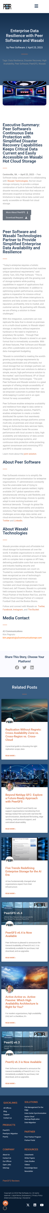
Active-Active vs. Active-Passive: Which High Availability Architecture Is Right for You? (21, 1002)
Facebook (7, 609)
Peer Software (21, 63)
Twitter (6, 520)
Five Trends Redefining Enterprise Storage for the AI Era (23, 871)
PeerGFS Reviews (11, 1180)
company (8, 1149)
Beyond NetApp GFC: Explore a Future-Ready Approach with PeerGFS (23, 798)
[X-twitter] (28, 1205)
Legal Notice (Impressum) (21, 1195)
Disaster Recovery (32, 60)
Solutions (31, 1102)
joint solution (30, 454)
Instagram (18, 609)
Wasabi (42, 63)
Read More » (10, 756)
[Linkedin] (35, 1205)
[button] (17, 667)
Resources (31, 1149)
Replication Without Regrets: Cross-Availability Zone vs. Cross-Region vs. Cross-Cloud (23, 734)
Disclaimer (26, 1198)
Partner (29, 1131)
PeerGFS (33, 63)
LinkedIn (18, 520)
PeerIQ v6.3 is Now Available (23, 1062)
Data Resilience (15, 60)
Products (9, 1125)
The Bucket (33, 609)
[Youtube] (42, 1205)
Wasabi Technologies (17, 181)
